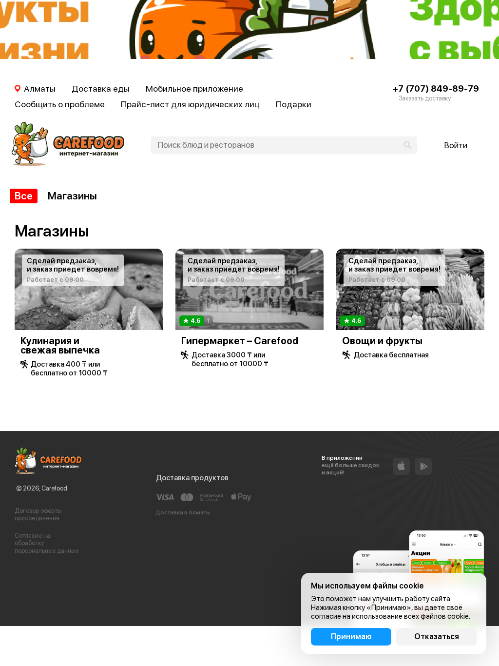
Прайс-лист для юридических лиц (190, 104)
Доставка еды (101, 88)
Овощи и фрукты (382, 341)
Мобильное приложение (194, 88)
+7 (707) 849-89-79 (436, 88)
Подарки (293, 104)
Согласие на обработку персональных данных (46, 543)
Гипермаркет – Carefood (239, 341)
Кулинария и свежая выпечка (60, 345)
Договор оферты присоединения (38, 514)
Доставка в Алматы (182, 512)
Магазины (72, 196)
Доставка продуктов (192, 477)
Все (24, 196)
